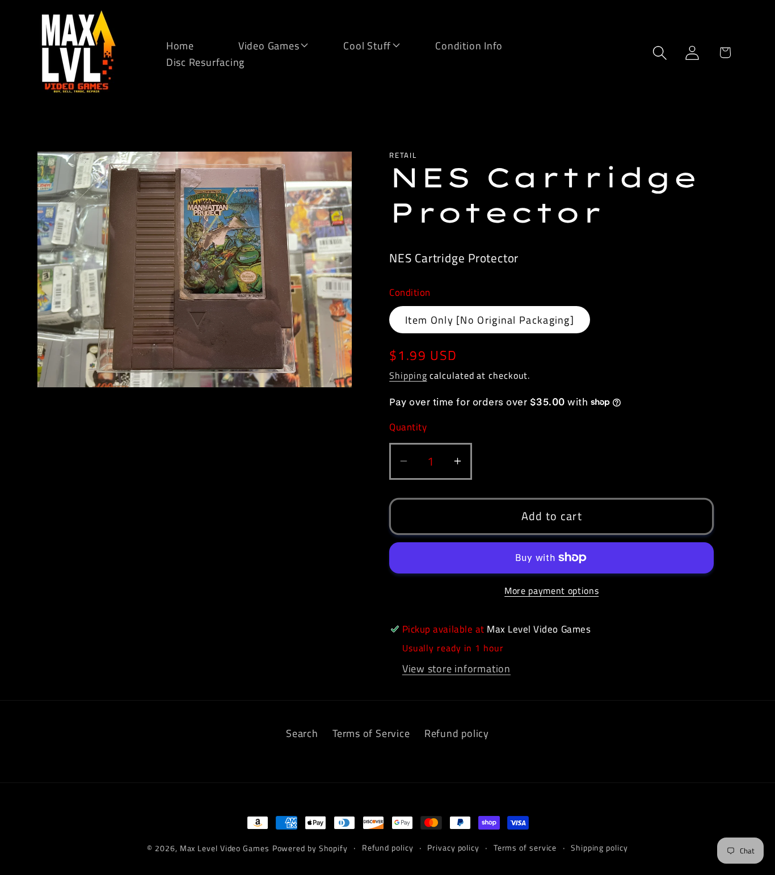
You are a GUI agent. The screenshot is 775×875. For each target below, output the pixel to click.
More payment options (551, 591)
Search (302, 733)
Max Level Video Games (224, 848)
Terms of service (525, 847)
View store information (456, 668)
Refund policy (456, 733)
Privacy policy (453, 847)
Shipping (408, 375)
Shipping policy (599, 847)
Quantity (408, 427)
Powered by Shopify (310, 848)
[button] (261, 44)
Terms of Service (371, 733)
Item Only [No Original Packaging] (489, 320)
